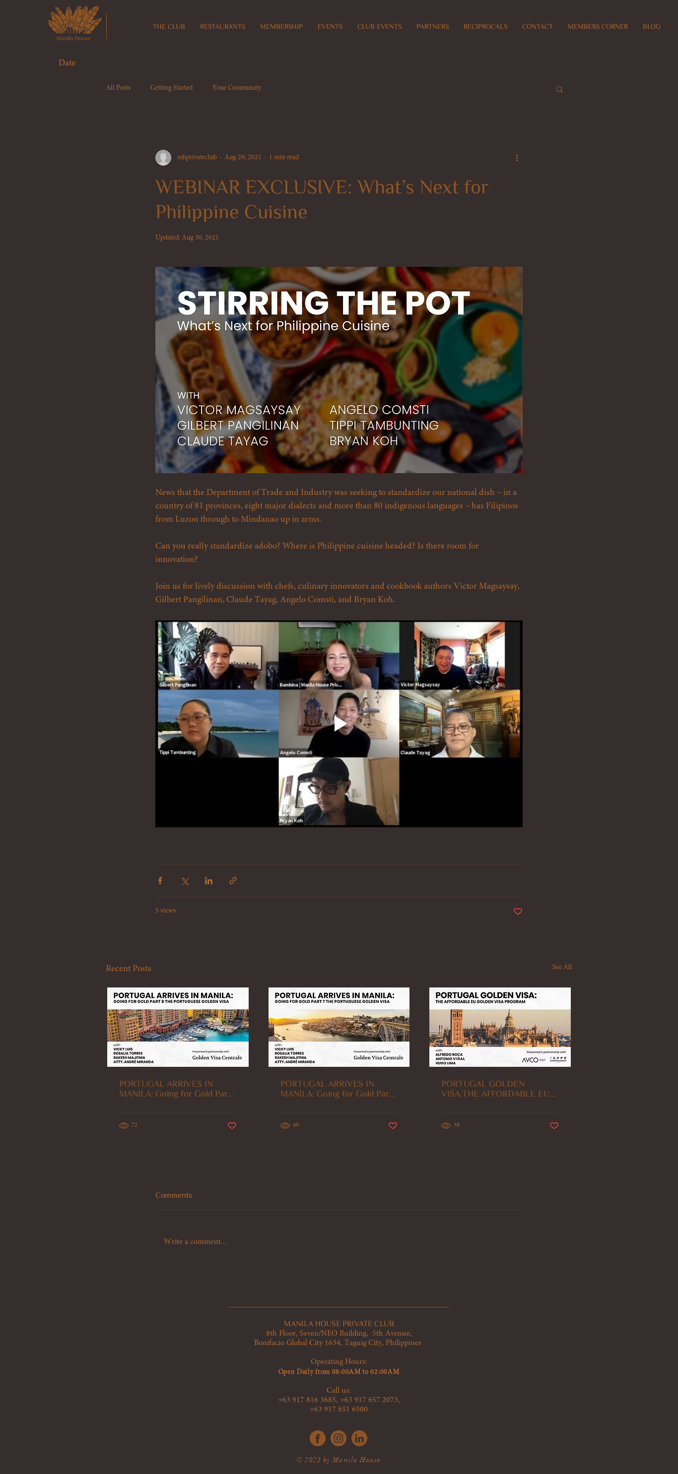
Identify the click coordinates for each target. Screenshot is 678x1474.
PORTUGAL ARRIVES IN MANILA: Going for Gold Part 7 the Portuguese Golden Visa (337, 1089)
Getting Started (171, 88)
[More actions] (517, 158)
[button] (223, 26)
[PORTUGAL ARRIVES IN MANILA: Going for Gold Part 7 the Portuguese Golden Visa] (339, 1027)
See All (562, 967)
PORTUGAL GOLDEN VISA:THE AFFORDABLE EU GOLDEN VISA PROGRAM (495, 1089)
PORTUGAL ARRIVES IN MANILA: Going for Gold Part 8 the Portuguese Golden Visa (176, 1089)
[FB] (318, 1438)
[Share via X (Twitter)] (184, 880)
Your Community (236, 88)
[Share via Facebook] (160, 880)
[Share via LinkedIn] (208, 880)
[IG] (338, 1438)
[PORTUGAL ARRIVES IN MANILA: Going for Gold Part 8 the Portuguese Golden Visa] (178, 1027)
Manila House (356, 1460)
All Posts (118, 88)
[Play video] (339, 723)
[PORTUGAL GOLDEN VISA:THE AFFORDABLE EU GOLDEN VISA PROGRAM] (500, 1027)
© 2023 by (314, 1460)
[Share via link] (233, 880)
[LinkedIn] (359, 1438)
